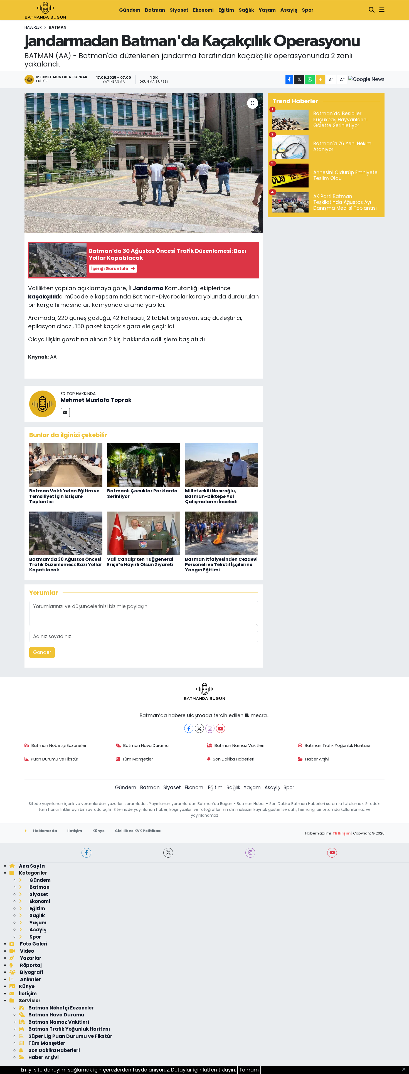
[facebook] (86, 853)
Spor (308, 10)
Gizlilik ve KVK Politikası (138, 830)
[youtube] (332, 853)
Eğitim (226, 10)
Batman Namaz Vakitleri (239, 745)
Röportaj (30, 965)
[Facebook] (188, 728)
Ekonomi (203, 10)
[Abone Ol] (366, 79)
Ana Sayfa (32, 866)
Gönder (42, 652)
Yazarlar (30, 958)
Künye (98, 830)
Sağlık (246, 10)
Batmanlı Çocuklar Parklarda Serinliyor (142, 493)
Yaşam (267, 10)
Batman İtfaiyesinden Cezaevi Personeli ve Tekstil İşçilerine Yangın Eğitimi (221, 564)
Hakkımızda (44, 830)
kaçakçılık (43, 296)
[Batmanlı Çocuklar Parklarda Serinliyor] (143, 464)
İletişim (74, 830)
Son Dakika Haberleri (233, 759)
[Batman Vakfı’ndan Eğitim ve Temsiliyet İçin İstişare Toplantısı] (65, 464)
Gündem (129, 10)
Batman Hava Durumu (146, 745)
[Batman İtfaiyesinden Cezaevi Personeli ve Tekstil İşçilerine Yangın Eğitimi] (221, 533)
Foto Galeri (33, 943)
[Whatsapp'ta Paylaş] (310, 79)
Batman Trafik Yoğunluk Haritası (337, 745)
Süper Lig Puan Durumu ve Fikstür (70, 1036)
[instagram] (250, 853)
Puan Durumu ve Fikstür (54, 759)
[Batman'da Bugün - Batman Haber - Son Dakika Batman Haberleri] (45, 9)
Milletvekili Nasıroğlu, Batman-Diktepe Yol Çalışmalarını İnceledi (211, 496)
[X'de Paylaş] (299, 79)
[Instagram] (210, 728)
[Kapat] (405, 1069)
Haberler (33, 27)
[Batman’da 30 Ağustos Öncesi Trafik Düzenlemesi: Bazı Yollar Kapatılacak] (65, 533)
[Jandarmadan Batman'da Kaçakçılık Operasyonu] (143, 163)
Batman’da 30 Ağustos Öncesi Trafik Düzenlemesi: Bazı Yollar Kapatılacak (65, 564)
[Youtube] (220, 728)
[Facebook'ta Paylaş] (289, 79)
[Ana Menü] (382, 10)
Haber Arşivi (317, 759)
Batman (155, 10)
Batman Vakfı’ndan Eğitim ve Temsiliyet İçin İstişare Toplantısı (64, 496)
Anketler (30, 979)
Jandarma (148, 288)
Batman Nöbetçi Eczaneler (59, 745)
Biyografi (31, 972)
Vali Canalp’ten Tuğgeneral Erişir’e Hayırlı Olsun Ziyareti (140, 562)
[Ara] (371, 10)
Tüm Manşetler (137, 759)
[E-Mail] (65, 412)
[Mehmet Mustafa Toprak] (42, 403)
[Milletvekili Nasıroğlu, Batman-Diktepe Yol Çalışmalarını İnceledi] (221, 464)
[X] (199, 728)
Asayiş (288, 10)
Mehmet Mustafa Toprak (96, 400)
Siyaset (179, 10)
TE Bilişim (341, 833)
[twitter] (168, 853)
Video (26, 951)
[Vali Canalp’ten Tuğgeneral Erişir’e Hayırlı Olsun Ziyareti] (143, 533)
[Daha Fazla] (320, 79)
